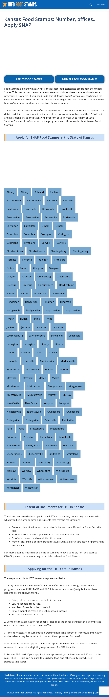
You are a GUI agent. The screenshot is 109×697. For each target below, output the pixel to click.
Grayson (11, 276)
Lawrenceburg (15, 335)
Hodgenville (13, 310)
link (56, 684)
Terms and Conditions (81, 692)
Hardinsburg (45, 285)
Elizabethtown (15, 251)
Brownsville (13, 217)
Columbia (12, 234)
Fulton (10, 268)
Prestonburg (37, 428)
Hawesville (40, 293)
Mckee (42, 378)
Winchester (13, 487)
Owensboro (53, 411)
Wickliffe (11, 479)
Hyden (10, 318)
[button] (91, 4)
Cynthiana (12, 242)
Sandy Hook (13, 445)
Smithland (54, 453)
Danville (46, 242)
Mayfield (12, 378)
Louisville (12, 361)
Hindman (48, 301)
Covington (46, 234)
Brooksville (48, 209)
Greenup (11, 285)
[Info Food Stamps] (20, 4)
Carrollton (12, 225)
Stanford (11, 462)
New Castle (13, 403)
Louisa (39, 352)
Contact (98, 692)
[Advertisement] (54, 53)
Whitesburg (43, 470)
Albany (11, 192)
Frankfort (43, 259)
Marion (49, 369)
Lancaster (41, 327)
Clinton (45, 225)
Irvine (36, 318)
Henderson (13, 301)
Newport (48, 403)
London (11, 352)
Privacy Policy (61, 692)
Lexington (12, 344)
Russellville (46, 437)
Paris (9, 428)
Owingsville (13, 420)
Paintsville (50, 420)
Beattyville (12, 209)
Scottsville (51, 445)
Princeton (12, 437)
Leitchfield (57, 335)
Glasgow (38, 268)
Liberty (45, 344)
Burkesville (51, 217)
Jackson (11, 327)
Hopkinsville (53, 310)
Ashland (39, 192)
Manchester (13, 369)
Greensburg (44, 276)
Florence (11, 259)
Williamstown (46, 479)
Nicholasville (14, 411)
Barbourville (14, 200)
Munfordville (14, 394)
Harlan (10, 293)
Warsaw (11, 470)
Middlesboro (14, 386)
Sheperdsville (14, 453)
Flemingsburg (59, 251)
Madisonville (47, 361)
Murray (52, 394)
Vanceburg (44, 462)
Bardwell (52, 200)
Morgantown (55, 386)
